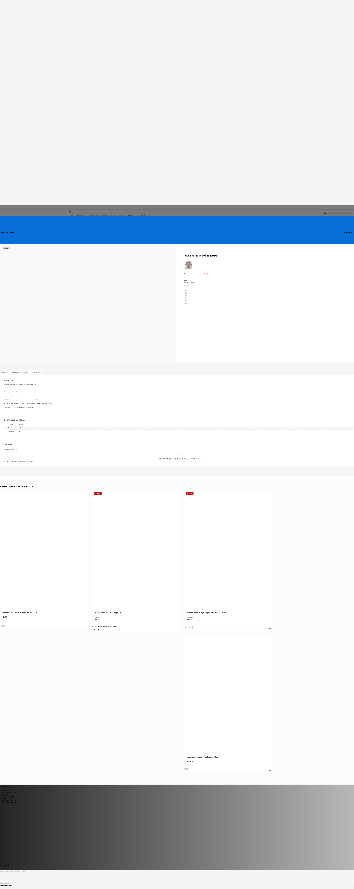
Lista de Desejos (349, 213)
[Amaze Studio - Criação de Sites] (8, 879)
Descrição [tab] (5, 373)
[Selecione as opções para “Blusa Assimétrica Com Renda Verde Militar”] (270, 770)
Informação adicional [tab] (19, 373)
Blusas (192, 282)
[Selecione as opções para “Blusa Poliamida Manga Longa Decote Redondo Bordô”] (270, 628)
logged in (16, 461)
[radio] (2, 625)
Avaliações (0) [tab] (35, 373)
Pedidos (342, 213)
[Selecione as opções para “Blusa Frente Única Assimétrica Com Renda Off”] (86, 626)
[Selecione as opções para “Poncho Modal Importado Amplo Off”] (178, 630)
